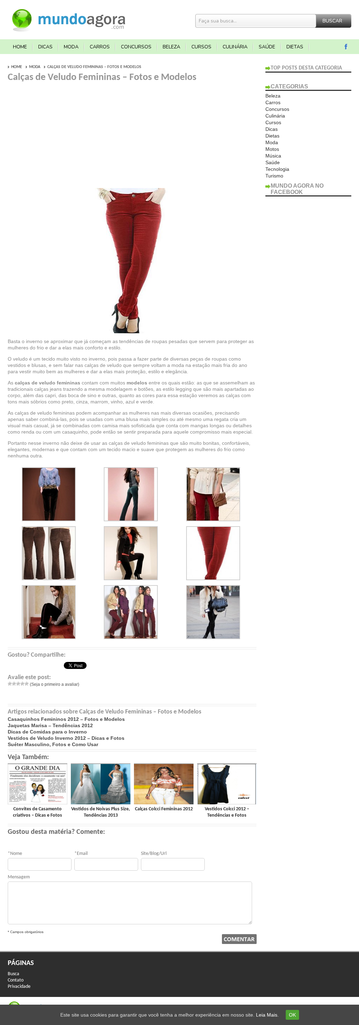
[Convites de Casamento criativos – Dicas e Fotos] (37, 802)
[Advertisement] (67, 132)
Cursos (201, 46)
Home (20, 46)
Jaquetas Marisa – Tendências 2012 (50, 725)
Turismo (274, 176)
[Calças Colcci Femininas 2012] (164, 802)
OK (292, 1015)
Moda (71, 46)
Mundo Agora (69, 19)
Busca (13, 974)
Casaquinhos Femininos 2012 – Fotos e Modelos (66, 719)
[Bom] (22, 684)
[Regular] (18, 684)
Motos (272, 149)
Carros (100, 46)
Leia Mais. (267, 1015)
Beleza (171, 46)
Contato (15, 980)
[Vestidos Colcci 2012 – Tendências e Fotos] (227, 802)
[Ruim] (14, 684)
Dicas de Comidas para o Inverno (47, 732)
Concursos (136, 46)
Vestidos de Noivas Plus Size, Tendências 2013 (100, 812)
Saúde (267, 46)
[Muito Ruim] (10, 684)
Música (273, 156)
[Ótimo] (27, 684)
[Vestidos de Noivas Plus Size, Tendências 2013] (100, 802)
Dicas (45, 46)
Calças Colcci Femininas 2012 (164, 809)
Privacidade (19, 986)
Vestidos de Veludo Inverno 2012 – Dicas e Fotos (66, 738)
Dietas (294, 46)
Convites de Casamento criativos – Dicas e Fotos (37, 812)
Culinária (235, 46)
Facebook (346, 47)
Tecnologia (277, 169)
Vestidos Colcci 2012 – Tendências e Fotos (227, 812)
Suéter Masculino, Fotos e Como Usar (53, 744)
